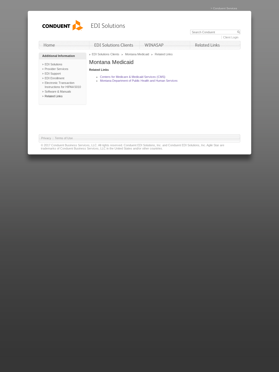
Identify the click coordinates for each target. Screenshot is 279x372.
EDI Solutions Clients (105, 54)
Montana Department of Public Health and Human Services (139, 80)
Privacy (46, 138)
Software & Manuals (58, 91)
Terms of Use (64, 138)
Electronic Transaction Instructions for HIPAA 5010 (63, 85)
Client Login (230, 37)
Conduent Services (225, 8)
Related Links (54, 96)
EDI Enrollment (54, 78)
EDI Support (53, 73)
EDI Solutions (53, 64)
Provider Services (56, 69)
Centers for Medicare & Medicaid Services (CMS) (132, 76)
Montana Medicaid (137, 54)
